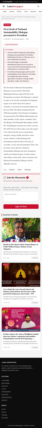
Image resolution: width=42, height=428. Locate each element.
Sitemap (4, 415)
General (11, 11)
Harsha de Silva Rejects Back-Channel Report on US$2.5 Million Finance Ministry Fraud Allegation (20, 246)
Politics (19, 11)
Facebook (11, 169)
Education (5, 394)
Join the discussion (12, 44)
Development (6, 392)
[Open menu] (4, 6)
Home (3, 17)
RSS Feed (5, 418)
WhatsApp (28, 169)
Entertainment (7, 397)
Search (4, 412)
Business (33, 11)
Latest (5, 11)
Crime (26, 11)
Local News (5, 380)
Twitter (19, 169)
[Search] (38, 6)
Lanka (15, 6)
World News (6, 383)
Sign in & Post (21, 206)
